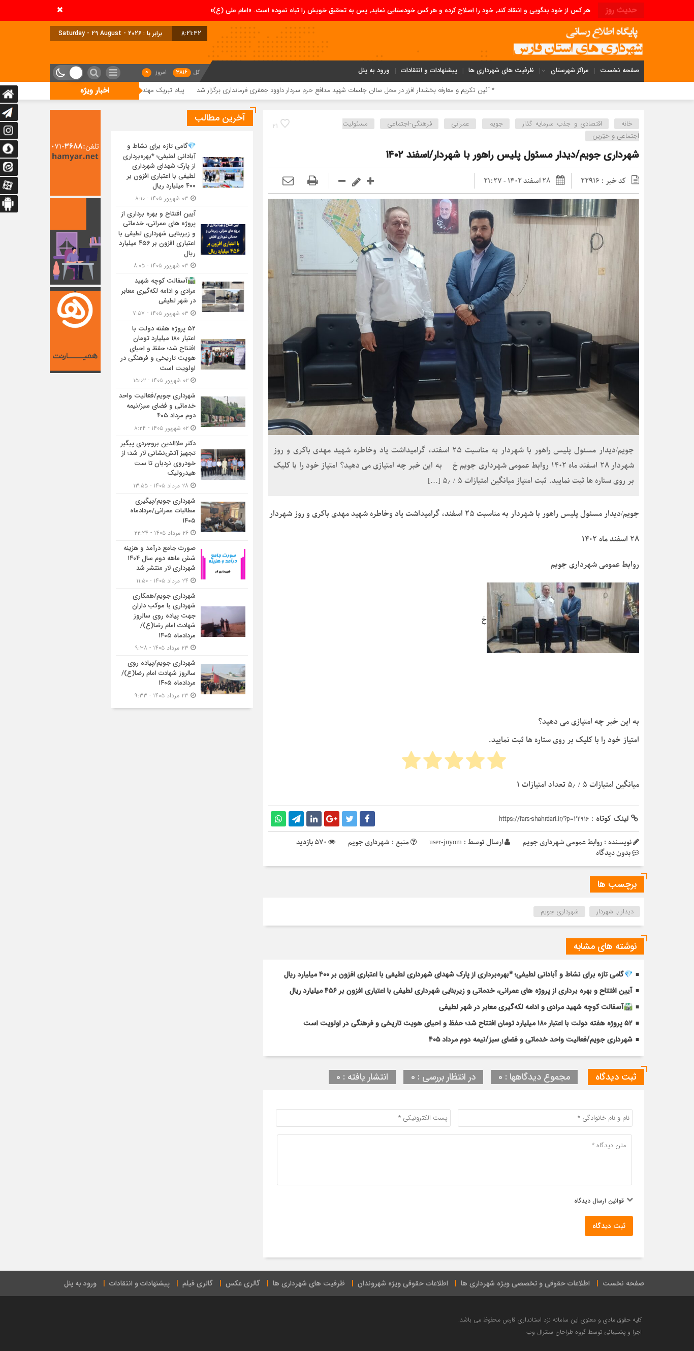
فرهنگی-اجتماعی (409, 123)
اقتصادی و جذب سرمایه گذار (562, 123)
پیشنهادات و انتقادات (429, 70)
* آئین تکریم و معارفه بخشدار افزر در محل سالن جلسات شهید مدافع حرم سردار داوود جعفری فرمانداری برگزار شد (427, 90)
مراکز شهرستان (570, 70)
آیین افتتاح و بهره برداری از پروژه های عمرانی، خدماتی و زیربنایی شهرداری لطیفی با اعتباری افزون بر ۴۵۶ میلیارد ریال (461, 990)
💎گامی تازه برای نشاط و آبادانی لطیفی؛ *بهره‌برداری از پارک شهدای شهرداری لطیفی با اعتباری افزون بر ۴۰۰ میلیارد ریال (458, 974)
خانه (627, 123)
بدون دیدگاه (613, 853)
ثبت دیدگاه (608, 1226)
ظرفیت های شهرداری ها (501, 70)
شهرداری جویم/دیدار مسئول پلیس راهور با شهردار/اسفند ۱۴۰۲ (512, 155)
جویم (496, 123)
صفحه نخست (619, 70)
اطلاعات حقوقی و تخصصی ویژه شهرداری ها (525, 1283)
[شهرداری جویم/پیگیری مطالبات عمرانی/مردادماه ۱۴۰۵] (182, 517)
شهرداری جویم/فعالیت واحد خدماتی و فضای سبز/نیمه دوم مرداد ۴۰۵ (531, 1039)
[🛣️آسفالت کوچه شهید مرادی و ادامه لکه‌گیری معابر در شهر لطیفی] (182, 297)
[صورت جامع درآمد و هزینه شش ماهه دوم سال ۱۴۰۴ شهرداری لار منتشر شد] (182, 564)
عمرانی (460, 123)
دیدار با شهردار (615, 911)
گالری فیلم (197, 1283)
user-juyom (445, 842)
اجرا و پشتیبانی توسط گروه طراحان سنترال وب (584, 1332)
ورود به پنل (374, 70)
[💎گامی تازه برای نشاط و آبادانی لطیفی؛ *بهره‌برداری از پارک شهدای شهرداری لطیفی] (182, 172)
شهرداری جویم (560, 911)
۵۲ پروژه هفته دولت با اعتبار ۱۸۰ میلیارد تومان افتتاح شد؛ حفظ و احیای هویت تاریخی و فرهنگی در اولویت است (468, 1023)
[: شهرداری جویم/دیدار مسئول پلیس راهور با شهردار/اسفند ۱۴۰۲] (288, 181)
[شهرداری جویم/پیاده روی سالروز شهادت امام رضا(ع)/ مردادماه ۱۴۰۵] (182, 678)
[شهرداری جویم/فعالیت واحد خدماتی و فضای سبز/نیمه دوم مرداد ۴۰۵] (182, 412)
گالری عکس (243, 1283)
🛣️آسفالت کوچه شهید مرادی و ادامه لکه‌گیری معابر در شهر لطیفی (536, 1006)
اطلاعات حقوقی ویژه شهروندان (403, 1283)
